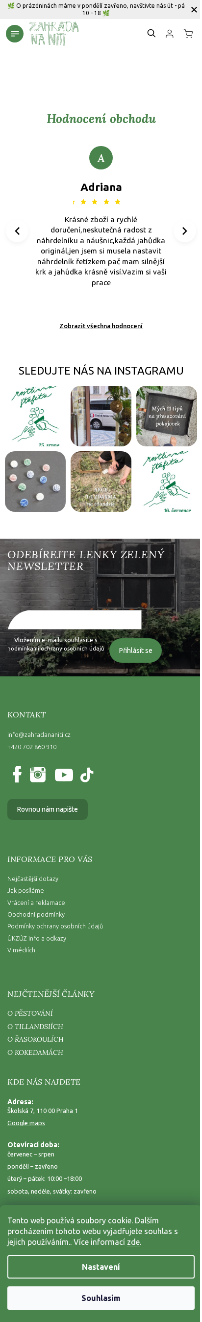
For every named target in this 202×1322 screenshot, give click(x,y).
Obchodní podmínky (36, 914)
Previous (18, 230)
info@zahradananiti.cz (39, 734)
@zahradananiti (86, 775)
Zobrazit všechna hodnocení (101, 325)
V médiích (21, 949)
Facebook (18, 775)
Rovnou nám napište (47, 809)
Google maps (26, 1122)
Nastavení (101, 1266)
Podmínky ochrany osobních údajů (55, 926)
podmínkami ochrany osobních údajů (55, 648)
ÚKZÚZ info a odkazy (36, 938)
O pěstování (30, 1013)
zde (133, 1242)
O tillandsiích (35, 1026)
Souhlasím (101, 1298)
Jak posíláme (25, 890)
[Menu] (15, 33)
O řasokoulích (35, 1039)
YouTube (61, 775)
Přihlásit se (135, 650)
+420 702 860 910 (31, 746)
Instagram (37, 775)
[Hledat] (152, 33)
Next (185, 230)
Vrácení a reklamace (36, 902)
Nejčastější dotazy (32, 878)
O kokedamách (35, 1052)
